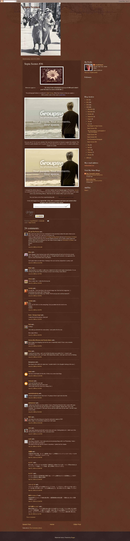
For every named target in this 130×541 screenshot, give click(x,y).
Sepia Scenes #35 (92, 134)
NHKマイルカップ (33, 495)
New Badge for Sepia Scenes (94, 126)
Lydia (29, 439)
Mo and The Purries (33, 231)
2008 (87, 158)
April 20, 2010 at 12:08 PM (35, 457)
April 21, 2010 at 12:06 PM (35, 468)
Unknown (31, 381)
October (90, 114)
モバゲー (30, 462)
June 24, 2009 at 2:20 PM (35, 283)
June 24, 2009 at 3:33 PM (35, 319)
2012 (87, 99)
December (90, 109)
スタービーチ (31, 484)
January (90, 154)
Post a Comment (31, 517)
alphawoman (31, 403)
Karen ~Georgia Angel (34, 315)
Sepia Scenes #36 (92, 128)
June (89, 124)
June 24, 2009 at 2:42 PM (35, 310)
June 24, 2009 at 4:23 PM (35, 346)
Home (52, 524)
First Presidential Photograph (94, 139)
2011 (87, 102)
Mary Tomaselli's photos (93, 173)
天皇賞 (30, 451)
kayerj (30, 371)
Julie (29, 428)
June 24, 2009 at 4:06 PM (35, 335)
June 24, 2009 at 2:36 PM (35, 295)
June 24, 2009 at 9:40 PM (35, 366)
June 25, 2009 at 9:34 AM (35, 412)
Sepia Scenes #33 (92, 142)
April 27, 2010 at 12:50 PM (35, 501)
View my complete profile (90, 72)
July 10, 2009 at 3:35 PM (34, 446)
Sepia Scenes (31, 7)
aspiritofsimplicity (33, 393)
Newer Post (27, 524)
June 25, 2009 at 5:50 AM (35, 397)
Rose (29, 351)
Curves (77, 190)
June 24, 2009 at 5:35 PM (35, 357)
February (90, 152)
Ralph (30, 268)
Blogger (73, 537)
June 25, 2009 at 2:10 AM (35, 388)
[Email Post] (48, 221)
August (90, 119)
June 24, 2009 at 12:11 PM (35, 262)
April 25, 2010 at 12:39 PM (35, 490)
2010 (87, 104)
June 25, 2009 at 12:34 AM (35, 376)
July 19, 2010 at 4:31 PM (34, 514)
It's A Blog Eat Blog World (52, 237)
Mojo (29, 252)
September (91, 116)
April (89, 147)
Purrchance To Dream (71, 237)
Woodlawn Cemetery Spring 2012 (94, 175)
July (89, 121)
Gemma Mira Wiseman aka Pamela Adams (40, 340)
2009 (87, 107)
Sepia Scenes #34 (92, 137)
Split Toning (50, 93)
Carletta (30, 288)
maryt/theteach (99, 64)
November (90, 111)
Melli (29, 417)
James (30, 279)
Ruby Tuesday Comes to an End (94, 180)
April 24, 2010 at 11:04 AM (35, 479)
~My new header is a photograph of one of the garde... (96, 131)
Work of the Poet (90, 179)
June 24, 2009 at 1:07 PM (35, 274)
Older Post (77, 524)
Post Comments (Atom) (36, 528)
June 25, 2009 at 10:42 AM (35, 423)
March (89, 150)
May (89, 145)
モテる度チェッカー (33, 506)
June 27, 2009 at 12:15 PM (35, 434)
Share (85, 190)
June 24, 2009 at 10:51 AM (35, 247)
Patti (29, 324)
